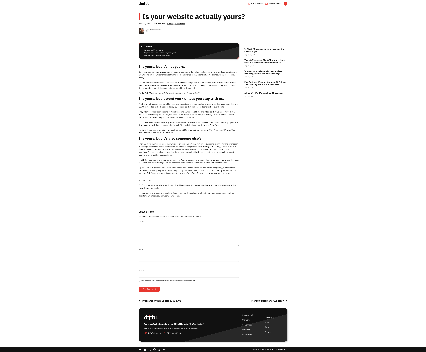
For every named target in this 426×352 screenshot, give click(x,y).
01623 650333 (257, 4)
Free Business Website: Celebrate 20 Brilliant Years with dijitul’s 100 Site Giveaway (265, 83)
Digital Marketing (181, 324)
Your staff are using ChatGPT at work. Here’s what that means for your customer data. (265, 61)
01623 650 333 (174, 333)
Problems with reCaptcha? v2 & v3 (161, 300)
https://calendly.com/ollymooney (165, 196)
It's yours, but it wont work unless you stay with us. (161, 53)
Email (141, 260)
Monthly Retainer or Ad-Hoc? (267, 300)
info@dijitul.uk (275, 4)
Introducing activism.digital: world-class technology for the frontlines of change (263, 72)
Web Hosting (198, 324)
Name (141, 249)
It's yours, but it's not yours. (153, 50)
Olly (148, 31)
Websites (157, 324)
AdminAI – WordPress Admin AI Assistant (263, 93)
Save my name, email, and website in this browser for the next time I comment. (168, 281)
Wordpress (180, 23)
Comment (142, 221)
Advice (170, 23)
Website (141, 270)
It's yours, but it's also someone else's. (157, 55)
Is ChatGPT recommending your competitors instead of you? (264, 50)
